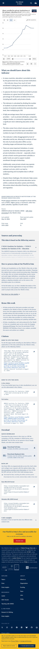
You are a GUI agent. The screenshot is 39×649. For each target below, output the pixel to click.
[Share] (31, 63)
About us (23, 579)
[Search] (31, 3)
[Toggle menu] (3, 3)
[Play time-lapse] (3, 58)
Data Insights (5, 587)
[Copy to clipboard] (32, 351)
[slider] (12, 59)
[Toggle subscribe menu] (35, 3)
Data (3, 583)
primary (8, 200)
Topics (3, 579)
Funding (22, 587)
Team (21, 591)
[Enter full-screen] (35, 63)
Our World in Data (19, 3)
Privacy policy (5, 633)
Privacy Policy (15, 641)
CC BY (22, 64)
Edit (32, 20)
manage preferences (25, 641)
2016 (34, 59)
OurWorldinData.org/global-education (11, 64)
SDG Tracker (5, 600)
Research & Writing (7, 612)
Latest (3, 596)
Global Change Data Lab (28, 548)
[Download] (27, 63)
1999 (8, 59)
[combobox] (31, 3)
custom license (16, 558)
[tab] (4, 20)
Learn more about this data (13, 63)
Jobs (21, 595)
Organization (24, 583)
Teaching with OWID (8, 604)
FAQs (25, 562)
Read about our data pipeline (10, 294)
